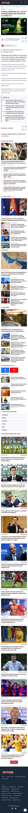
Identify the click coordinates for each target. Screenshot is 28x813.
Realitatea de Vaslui (16, 799)
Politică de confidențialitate (20, 776)
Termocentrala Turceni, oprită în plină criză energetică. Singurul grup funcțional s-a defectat (15, 169)
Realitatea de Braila (5, 791)
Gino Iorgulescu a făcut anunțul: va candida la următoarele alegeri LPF (15, 112)
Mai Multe (14, 762)
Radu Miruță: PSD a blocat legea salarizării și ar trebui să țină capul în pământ (18, 281)
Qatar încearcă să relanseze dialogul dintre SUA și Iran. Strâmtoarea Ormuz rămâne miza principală (14, 274)
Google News (5, 136)
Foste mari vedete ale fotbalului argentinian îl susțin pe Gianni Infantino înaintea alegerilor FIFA (14, 565)
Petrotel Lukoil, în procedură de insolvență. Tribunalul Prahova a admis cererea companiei (18, 359)
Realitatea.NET (4, 786)
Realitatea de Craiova (14, 797)
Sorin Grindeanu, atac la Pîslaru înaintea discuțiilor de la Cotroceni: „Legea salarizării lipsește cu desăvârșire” (15, 182)
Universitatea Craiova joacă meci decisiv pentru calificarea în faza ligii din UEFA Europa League (15, 101)
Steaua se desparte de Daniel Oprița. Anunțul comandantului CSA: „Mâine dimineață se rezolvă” (11, 701)
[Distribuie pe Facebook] (25, 38)
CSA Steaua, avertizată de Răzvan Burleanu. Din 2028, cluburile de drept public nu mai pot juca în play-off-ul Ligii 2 (15, 118)
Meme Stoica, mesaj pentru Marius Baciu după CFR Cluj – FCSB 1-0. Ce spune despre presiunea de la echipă (13, 729)
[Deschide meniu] (25, 2)
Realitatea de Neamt (5, 789)
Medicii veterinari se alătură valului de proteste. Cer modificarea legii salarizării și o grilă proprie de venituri (19, 345)
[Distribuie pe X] (25, 41)
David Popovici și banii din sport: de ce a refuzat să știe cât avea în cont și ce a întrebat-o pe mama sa (12, 620)
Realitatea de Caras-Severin (7, 795)
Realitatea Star (20, 786)
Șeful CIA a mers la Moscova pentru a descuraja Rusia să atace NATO (18, 294)
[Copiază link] (22, 38)
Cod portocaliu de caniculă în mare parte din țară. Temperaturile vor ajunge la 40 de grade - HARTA (15, 175)
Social (5, 178)
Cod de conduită (5, 778)
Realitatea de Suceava (15, 791)
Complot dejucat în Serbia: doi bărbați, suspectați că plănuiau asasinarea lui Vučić (13, 219)
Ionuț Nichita (24, 534)
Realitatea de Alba (14, 39)
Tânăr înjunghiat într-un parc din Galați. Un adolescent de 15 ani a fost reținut (18, 246)
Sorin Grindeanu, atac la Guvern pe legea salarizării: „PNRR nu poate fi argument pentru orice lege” (18, 352)
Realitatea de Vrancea (15, 789)
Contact (3, 776)
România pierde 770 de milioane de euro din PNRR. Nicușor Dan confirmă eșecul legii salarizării (18, 337)
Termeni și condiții (9, 776)
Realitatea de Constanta (6, 793)
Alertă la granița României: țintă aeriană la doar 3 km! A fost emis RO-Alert (18, 232)
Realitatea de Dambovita (17, 793)
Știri (6, 6)
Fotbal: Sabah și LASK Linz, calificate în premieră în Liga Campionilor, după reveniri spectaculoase (13, 593)
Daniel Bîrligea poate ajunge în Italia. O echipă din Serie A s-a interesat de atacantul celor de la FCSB (12, 648)
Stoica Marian (23, 455)
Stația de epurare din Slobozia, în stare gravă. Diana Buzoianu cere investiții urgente (19, 239)
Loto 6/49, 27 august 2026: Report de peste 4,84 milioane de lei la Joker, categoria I (18, 226)
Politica (5, 184)
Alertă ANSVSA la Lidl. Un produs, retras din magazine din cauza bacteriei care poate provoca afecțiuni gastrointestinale (14, 189)
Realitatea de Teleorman (6, 799)
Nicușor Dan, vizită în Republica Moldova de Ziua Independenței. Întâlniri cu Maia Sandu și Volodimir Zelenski (19, 302)
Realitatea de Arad (17, 795)
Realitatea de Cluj (5, 797)
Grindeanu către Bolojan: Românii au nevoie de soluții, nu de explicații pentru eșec (19, 288)
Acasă (3, 6)
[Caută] (21, 2)
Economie (3, 165)
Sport (10, 6)
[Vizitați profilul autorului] (2, 39)
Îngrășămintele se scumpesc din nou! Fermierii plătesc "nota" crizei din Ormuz (12, 330)
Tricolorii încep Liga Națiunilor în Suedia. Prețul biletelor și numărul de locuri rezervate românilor (13, 756)
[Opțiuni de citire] (25, 810)
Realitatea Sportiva (12, 786)
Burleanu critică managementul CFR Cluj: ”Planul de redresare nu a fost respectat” (15, 107)
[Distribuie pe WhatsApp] (22, 41)
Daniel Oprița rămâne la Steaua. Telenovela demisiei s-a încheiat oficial (13, 675)
